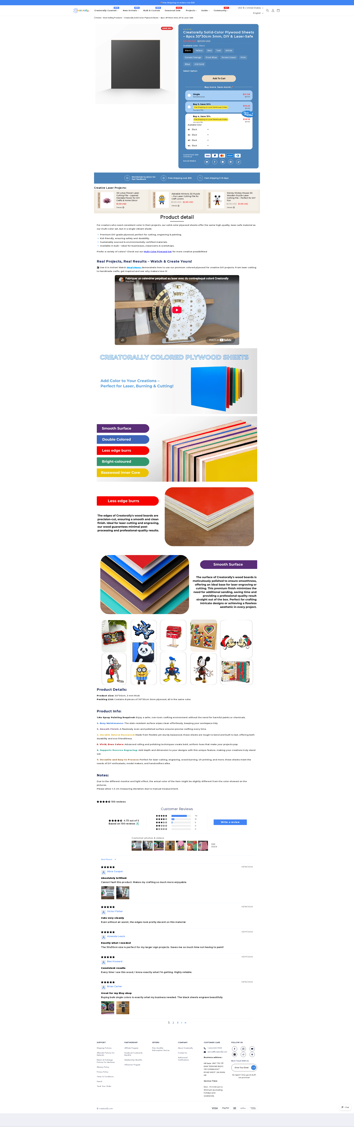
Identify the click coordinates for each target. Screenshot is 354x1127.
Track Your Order (104, 1086)
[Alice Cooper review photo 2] (122, 892)
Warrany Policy (103, 1067)
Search (99, 1081)
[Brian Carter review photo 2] (122, 1007)
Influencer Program (132, 1065)
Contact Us (182, 1053)
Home (98, 18)
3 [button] (178, 1022)
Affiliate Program (131, 1048)
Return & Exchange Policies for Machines (106, 1061)
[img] (108, 867)
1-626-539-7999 (215, 1048)
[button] (268, 10)
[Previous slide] (90, 201)
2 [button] (173, 1022)
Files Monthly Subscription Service (161, 1049)
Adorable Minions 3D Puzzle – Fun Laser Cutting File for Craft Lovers (130, 196)
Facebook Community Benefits (133, 1054)
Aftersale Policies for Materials (105, 1054)
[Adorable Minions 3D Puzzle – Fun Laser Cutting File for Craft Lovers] (106, 200)
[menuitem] (106, 10)
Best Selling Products (112, 18)
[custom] (207, 162)
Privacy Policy (102, 1072)
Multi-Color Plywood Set (158, 251)
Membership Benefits (133, 1060)
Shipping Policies (104, 1048)
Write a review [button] (230, 822)
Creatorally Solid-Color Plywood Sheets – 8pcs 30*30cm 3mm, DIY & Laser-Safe (158, 18)
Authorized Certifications (183, 1058)
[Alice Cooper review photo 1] (107, 892)
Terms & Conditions (105, 1077)
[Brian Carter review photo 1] (107, 1007)
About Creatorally (185, 1048)
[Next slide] (264, 201)
